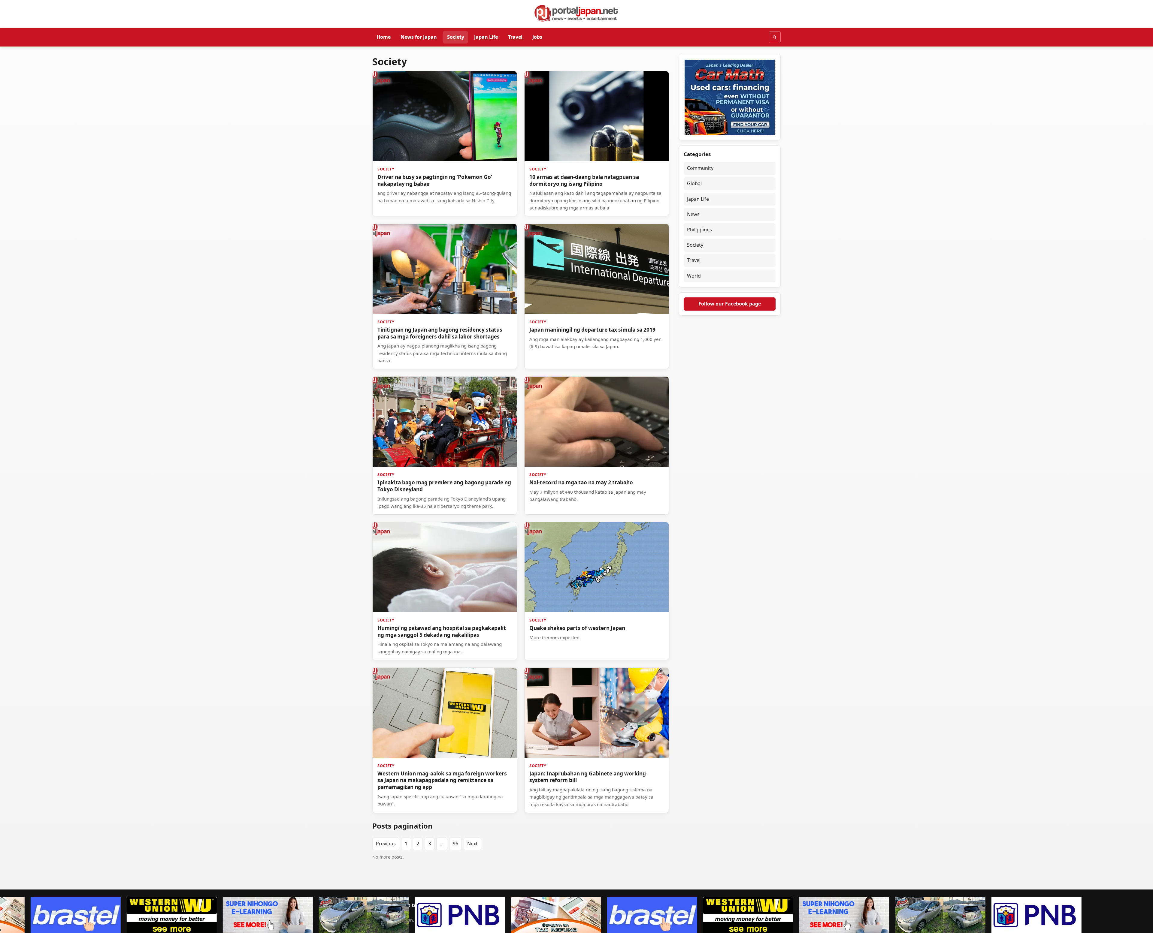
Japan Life (486, 37)
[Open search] (775, 37)
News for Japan (419, 37)
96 (455, 843)
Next (472, 843)
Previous (386, 843)
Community (700, 168)
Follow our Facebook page (729, 303)
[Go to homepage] (576, 13)
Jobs (537, 37)
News (693, 214)
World (694, 275)
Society (455, 37)
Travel (515, 37)
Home (384, 37)
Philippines (699, 229)
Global (694, 183)
